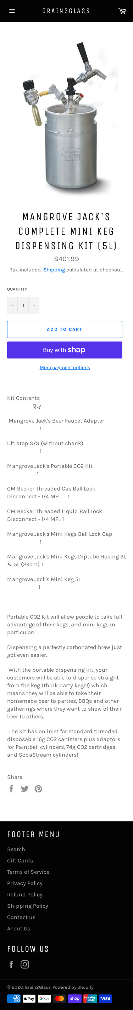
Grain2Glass (66, 11)
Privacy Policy (25, 883)
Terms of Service (28, 871)
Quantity (17, 289)
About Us (18, 928)
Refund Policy (25, 894)
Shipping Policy (27, 905)
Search (16, 849)
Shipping (54, 269)
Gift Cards (20, 860)
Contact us (21, 917)
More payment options (65, 368)
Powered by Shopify (72, 987)
